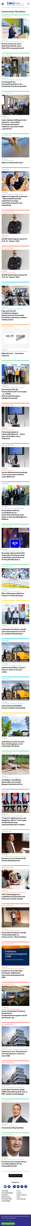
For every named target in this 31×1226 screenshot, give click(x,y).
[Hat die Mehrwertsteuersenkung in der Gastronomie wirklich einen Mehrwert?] (15, 457)
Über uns (19, 1191)
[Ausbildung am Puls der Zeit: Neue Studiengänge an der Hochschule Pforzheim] (15, 726)
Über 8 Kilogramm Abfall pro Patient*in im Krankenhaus (13, 594)
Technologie (5, 1191)
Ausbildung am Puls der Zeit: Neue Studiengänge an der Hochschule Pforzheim (13, 743)
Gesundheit (5, 1195)
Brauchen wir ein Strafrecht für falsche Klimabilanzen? (14, 859)
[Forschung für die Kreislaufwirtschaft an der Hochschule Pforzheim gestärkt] (15, 67)
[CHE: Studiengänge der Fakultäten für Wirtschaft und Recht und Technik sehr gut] (15, 879)
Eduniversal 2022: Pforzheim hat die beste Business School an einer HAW (14, 1053)
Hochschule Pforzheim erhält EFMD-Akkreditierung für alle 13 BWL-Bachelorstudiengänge (14, 1091)
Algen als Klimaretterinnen (12, 162)
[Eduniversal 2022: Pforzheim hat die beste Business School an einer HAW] (15, 1036)
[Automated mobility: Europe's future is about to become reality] (15, 652)
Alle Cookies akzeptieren (8, 1223)
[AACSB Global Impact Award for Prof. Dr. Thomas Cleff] (15, 224)
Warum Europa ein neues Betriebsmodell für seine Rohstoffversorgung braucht (13, 45)
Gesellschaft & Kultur (7, 1193)
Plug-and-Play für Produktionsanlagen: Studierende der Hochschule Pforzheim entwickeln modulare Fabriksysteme (14, 315)
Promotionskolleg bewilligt (12, 1128)
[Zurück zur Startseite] (15, 4)
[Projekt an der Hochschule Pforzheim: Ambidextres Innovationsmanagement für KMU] (15, 955)
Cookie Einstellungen (21, 1199)
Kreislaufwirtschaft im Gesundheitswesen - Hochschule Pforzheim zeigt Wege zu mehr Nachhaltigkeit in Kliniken (14, 514)
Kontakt (18, 1197)
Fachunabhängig (6, 1201)
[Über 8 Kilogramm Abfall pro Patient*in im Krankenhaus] (15, 578)
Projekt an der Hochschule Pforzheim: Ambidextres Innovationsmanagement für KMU (13, 973)
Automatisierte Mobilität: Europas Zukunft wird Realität (13, 706)
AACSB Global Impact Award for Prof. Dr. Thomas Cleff (14, 240)
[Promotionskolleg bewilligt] (15, 1113)
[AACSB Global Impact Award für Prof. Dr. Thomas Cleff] (15, 260)
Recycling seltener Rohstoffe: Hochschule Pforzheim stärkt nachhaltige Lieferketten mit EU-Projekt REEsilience (13, 556)
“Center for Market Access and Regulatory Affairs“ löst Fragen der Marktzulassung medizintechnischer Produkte (14, 821)
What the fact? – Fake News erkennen (13, 354)
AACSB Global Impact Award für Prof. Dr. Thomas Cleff (14, 276)
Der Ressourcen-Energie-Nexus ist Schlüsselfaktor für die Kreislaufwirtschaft (14, 1163)
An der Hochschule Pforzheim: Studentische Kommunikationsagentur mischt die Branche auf (14, 1014)
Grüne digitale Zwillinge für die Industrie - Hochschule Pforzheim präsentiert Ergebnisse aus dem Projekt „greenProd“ (14, 124)
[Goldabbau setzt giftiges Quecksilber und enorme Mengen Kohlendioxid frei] (15, 765)
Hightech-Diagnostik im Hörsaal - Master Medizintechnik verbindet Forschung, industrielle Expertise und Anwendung (14, 200)
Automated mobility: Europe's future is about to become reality (13, 669)
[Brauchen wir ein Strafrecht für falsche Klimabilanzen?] (15, 843)
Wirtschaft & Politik (7, 1199)
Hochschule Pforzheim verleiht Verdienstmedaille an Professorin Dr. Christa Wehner (14, 934)
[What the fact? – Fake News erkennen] (15, 338)
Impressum (19, 1193)
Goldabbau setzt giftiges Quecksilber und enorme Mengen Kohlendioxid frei (12, 782)
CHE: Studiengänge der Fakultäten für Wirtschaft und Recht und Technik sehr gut (13, 896)
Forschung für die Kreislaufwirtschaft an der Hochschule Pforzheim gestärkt (14, 84)
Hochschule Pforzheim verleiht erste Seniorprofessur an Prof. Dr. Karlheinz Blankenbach (14, 631)
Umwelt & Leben (6, 1197)
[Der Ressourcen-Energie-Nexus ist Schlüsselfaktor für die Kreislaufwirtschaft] (15, 1146)
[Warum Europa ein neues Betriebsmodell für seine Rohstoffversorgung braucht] (15, 28)
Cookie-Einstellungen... (6, 1220)
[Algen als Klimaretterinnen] (15, 147)
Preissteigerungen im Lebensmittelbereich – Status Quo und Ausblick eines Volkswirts (13, 435)
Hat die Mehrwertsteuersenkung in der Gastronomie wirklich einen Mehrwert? (14, 474)
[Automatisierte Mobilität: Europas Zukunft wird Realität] (15, 690)
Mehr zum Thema (15, 1175)
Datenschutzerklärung (21, 1195)
